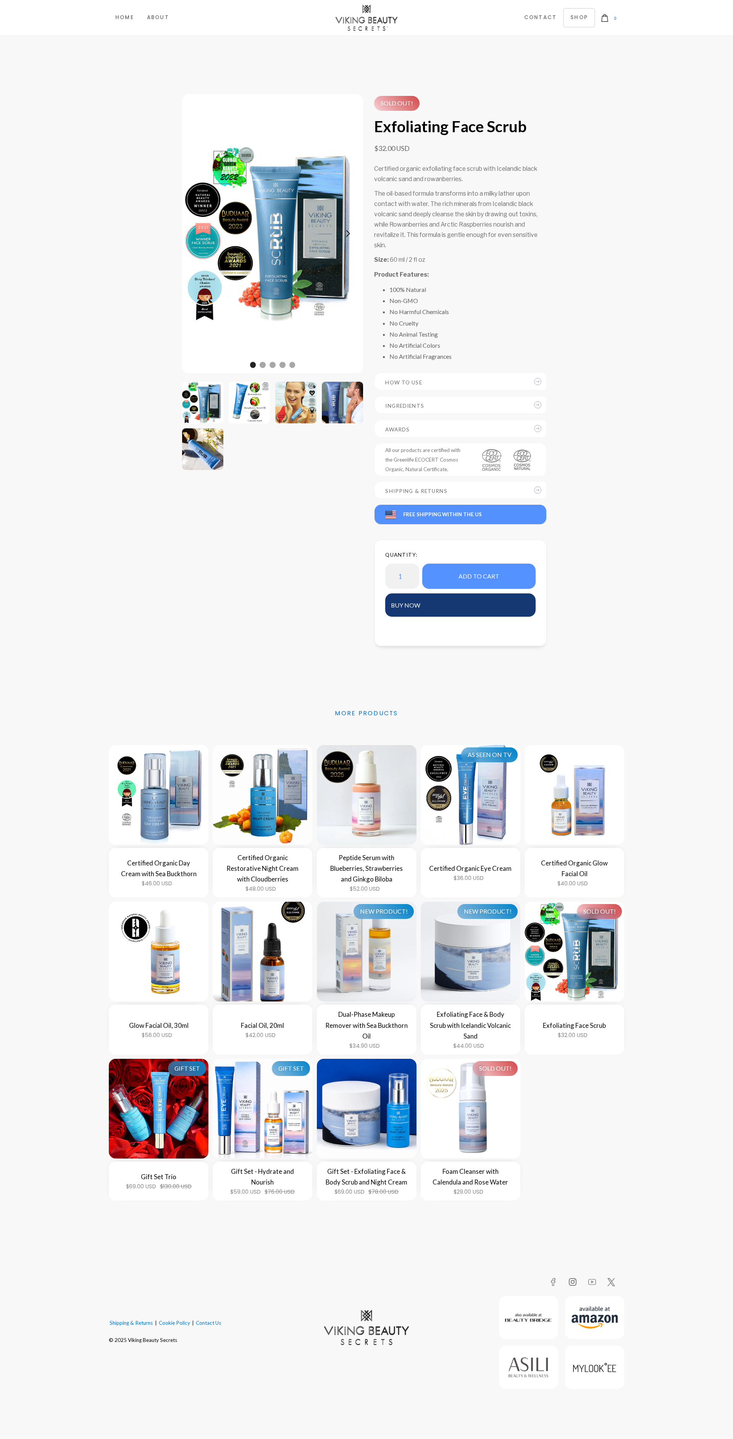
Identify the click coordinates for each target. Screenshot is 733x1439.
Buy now (405, 605)
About (158, 17)
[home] (366, 17)
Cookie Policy (174, 1323)
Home (124, 17)
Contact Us (208, 1323)
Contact (540, 17)
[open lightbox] (202, 402)
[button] (609, 18)
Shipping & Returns (131, 1323)
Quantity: (401, 555)
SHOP (579, 17)
